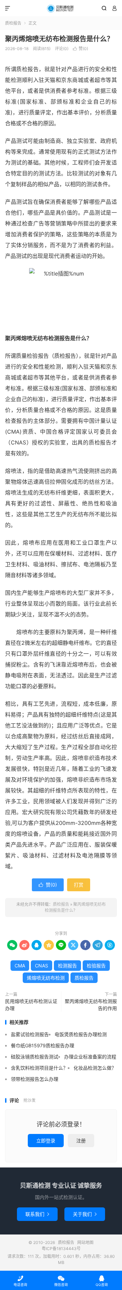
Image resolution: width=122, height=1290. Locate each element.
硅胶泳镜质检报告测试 (34, 1056)
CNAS (41, 965)
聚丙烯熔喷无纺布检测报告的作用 (91, 1004)
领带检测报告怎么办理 (34, 1079)
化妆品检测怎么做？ (95, 1068)
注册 (81, 1140)
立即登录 (45, 1140)
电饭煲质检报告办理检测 (81, 1034)
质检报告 (61, 8)
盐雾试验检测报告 (30, 1034)
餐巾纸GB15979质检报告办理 (42, 1045)
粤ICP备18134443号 (61, 1248)
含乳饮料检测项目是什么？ (39, 1068)
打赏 (78, 885)
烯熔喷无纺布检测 (46, 978)
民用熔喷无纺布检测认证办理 (31, 1004)
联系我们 (37, 1214)
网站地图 (85, 1242)
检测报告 (67, 965)
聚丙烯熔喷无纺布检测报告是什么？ (59, 39)
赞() (80, 48)
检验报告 (96, 965)
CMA (20, 965)
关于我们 (85, 1214)
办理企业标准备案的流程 (90, 1056)
